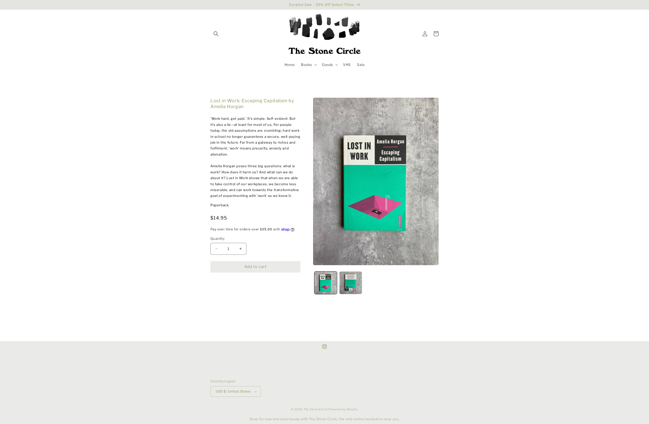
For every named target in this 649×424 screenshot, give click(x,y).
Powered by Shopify (343, 409)
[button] (216, 33)
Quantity (217, 238)
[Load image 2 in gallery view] (350, 283)
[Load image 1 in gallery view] (325, 283)
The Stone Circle (316, 409)
